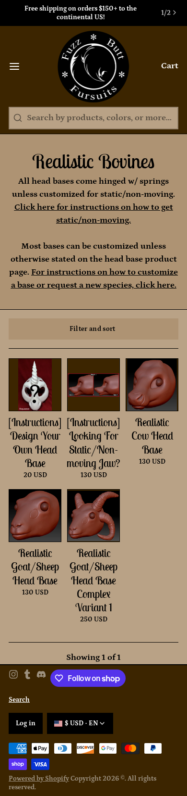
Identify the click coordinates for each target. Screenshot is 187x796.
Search (19, 700)
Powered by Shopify (39, 779)
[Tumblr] (27, 678)
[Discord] (41, 678)
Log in (26, 723)
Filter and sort (93, 329)
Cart (169, 66)
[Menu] (19, 66)
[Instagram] (13, 678)
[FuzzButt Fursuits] (94, 66)
